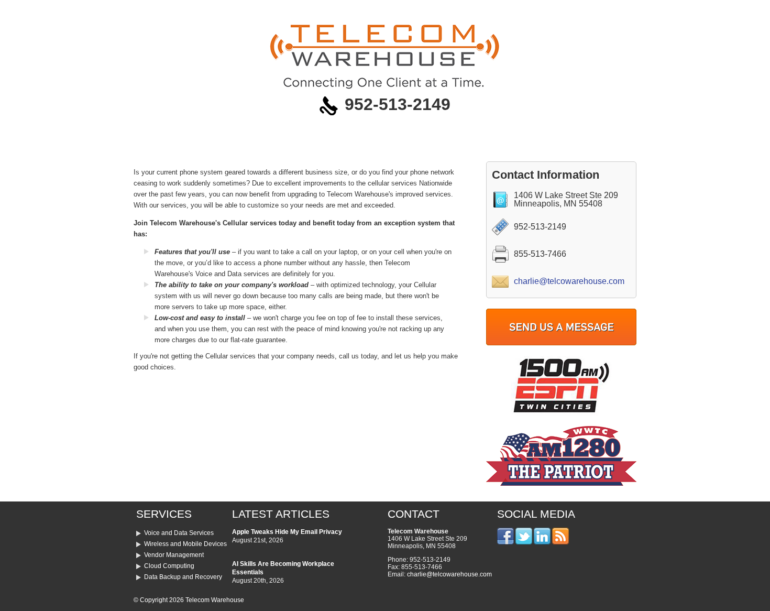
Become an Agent (359, 10)
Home (154, 10)
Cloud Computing (169, 566)
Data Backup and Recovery (183, 577)
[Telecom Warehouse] (385, 88)
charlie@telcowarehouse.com (569, 281)
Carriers (293, 10)
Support (604, 10)
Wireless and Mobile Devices (185, 544)
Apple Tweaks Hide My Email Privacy (287, 532)
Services (200, 10)
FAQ (419, 10)
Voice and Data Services (179, 533)
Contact (555, 10)
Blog (511, 10)
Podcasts (465, 10)
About (248, 10)
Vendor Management (174, 555)
